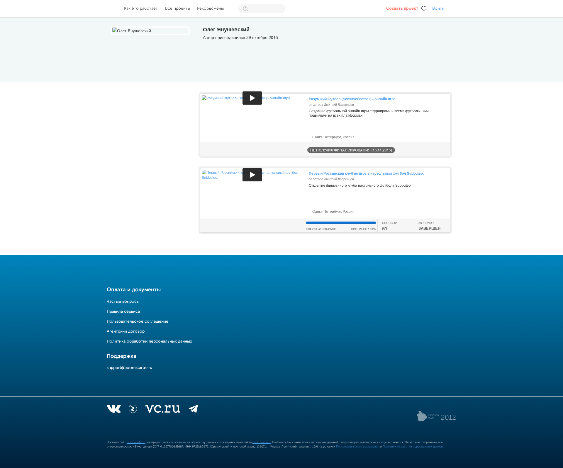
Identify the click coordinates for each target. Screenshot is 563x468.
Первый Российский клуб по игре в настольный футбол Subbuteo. (366, 173)
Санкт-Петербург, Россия (333, 136)
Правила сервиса (123, 311)
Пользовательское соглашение (137, 321)
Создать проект (402, 8)
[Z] (133, 410)
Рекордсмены (210, 8)
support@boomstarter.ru (129, 368)
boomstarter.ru (136, 442)
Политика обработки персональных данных (149, 341)
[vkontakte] (114, 410)
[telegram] (193, 410)
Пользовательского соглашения (357, 446)
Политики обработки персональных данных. (413, 446)
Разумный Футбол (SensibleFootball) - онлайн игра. (352, 98)
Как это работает (141, 8)
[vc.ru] (162, 410)
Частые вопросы (123, 301)
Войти (438, 8)
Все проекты (177, 8)
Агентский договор (126, 331)
